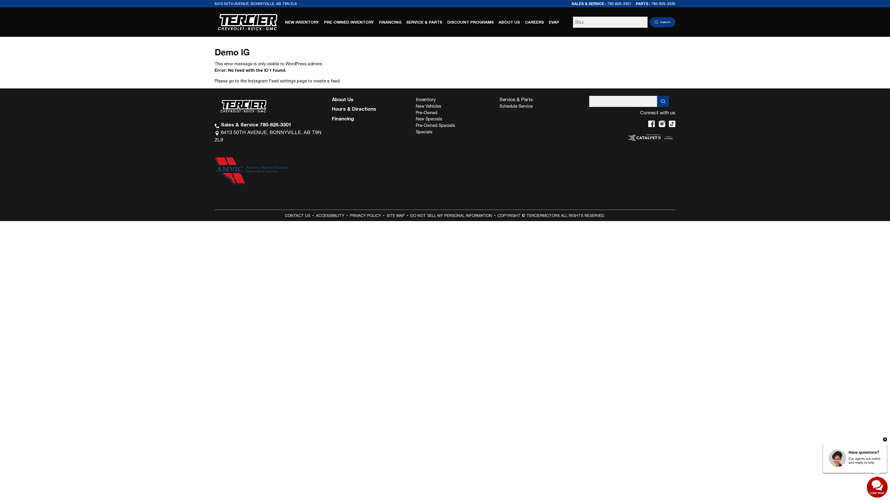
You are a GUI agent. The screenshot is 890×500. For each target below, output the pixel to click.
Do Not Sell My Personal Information (451, 215)
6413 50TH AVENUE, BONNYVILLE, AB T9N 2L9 (256, 4)
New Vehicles (428, 106)
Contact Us (297, 215)
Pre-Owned (426, 112)
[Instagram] (662, 124)
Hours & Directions (354, 109)
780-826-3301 (619, 4)
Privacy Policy (365, 215)
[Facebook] (651, 124)
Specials (424, 132)
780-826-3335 (663, 4)
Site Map (396, 215)
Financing (343, 118)
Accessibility (330, 215)
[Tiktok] (672, 124)
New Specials (429, 119)
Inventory (426, 99)
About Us (342, 99)
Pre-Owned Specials (435, 125)
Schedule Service (516, 106)
